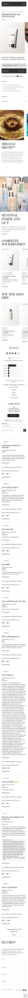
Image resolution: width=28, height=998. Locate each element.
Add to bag (5, 71)
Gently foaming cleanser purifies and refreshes (8, 334)
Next (14, 934)
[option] (12, 37)
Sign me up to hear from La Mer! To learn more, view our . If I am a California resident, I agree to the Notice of (13, 951)
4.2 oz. (10, 273)
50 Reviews (10, 19)
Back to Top (14, 931)
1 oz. (4, 273)
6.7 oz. (4, 328)
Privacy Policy (12, 951)
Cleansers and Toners (6, 11)
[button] (25, 967)
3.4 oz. (24, 273)
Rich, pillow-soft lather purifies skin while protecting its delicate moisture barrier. (10, 281)
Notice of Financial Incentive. (9, 954)
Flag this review (6, 477)
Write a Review (13, 415)
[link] (4, 234)
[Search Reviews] (24, 430)
